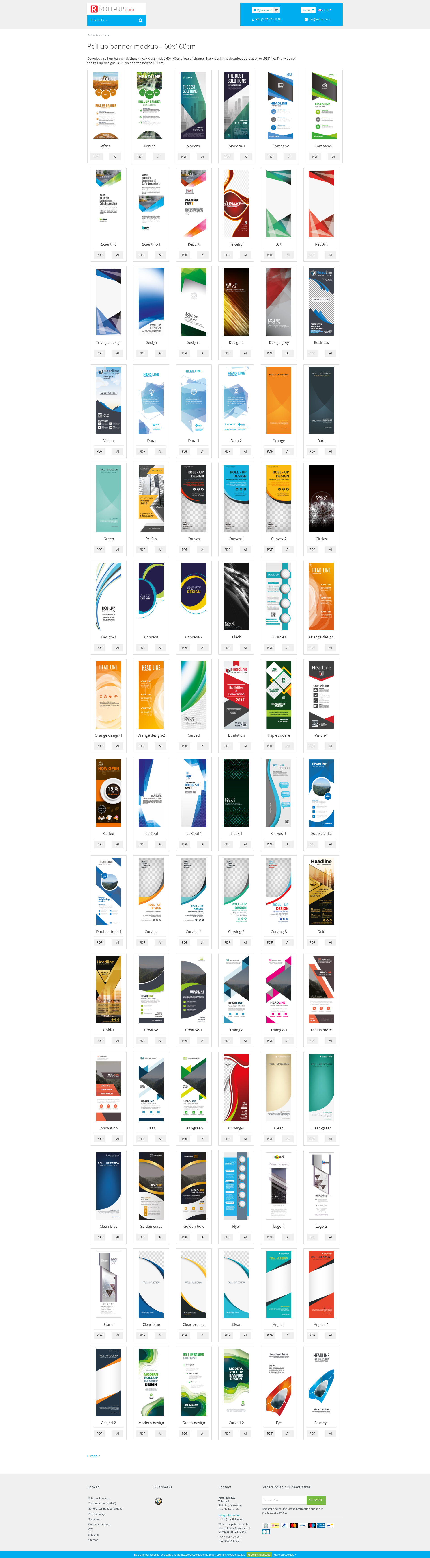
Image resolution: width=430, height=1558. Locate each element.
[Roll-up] (116, 9)
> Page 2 (93, 1456)
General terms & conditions (105, 1508)
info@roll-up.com (229, 1515)
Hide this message (259, 1554)
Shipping (93, 1534)
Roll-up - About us (99, 1498)
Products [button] (98, 20)
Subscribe (316, 1500)
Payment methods (99, 1524)
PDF (96, 156)
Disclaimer (94, 1519)
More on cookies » (285, 1554)
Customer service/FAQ (102, 1503)
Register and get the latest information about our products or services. (292, 1510)
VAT (90, 1529)
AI (115, 156)
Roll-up (307, 10)
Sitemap (93, 1540)
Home (106, 35)
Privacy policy (96, 1514)
